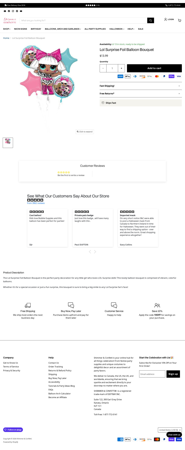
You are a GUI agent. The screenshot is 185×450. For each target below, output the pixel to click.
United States (168, 430)
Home (6, 38)
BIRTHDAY (36, 29)
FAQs (50, 389)
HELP (130, 29)
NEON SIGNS (20, 29)
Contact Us (53, 362)
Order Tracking (55, 366)
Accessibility (54, 382)
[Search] (150, 20)
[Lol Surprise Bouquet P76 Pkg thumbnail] (8, 143)
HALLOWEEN (116, 29)
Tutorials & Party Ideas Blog (61, 385)
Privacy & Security (11, 370)
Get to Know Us (10, 362)
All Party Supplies (95, 29)
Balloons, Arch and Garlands (62, 29)
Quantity (104, 61)
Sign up (173, 374)
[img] (93, 200)
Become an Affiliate (57, 397)
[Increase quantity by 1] (121, 68)
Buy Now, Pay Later (57, 378)
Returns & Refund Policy (59, 370)
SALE (140, 29)
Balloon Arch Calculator (59, 393)
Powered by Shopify (10, 442)
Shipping (52, 374)
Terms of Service (11, 366)
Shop (6, 29)
